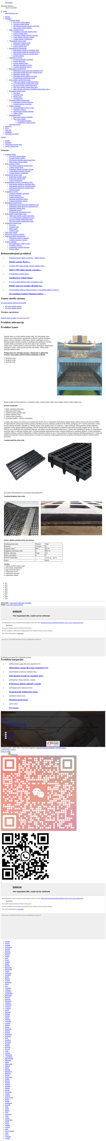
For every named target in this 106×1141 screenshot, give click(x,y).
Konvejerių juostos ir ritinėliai (23, 117)
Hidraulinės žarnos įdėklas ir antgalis (25, 76)
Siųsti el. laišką (6, 751)
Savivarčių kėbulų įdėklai (21, 22)
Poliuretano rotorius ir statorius (23, 102)
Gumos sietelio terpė (20, 46)
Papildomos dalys (15, 115)
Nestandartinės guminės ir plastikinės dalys (19, 182)
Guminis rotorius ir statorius (22, 104)
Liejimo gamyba (18, 56)
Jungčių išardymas (19, 61)
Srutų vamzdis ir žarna (16, 30)
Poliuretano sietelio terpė (21, 44)
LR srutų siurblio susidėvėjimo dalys (25, 85)
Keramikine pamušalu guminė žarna (25, 31)
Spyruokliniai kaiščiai (24, 121)
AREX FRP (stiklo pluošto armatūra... (25, 270)
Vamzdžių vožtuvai (19, 109)
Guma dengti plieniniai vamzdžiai (20, 603)
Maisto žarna (17, 96)
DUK (7, 128)
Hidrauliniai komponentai (17, 69)
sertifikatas (8, 132)
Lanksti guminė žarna (20, 33)
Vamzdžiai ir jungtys (15, 57)
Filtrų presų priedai (19, 119)
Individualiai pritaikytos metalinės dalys (26, 50)
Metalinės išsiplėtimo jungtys (22, 65)
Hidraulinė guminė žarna (21, 74)
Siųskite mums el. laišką (8, 318)
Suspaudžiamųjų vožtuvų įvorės (23, 108)
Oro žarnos (14, 708)
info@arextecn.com (11, 13)
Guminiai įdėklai (14, 20)
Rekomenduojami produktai (45, 748)
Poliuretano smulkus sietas (21, 43)
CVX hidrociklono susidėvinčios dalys (26, 83)
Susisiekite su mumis (12, 134)
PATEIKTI (4, 720)
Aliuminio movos (14, 124)
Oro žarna (16, 93)
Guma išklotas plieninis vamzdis (23, 37)
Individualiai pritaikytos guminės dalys (25, 54)
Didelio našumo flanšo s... (20, 262)
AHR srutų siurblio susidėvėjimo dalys (26, 82)
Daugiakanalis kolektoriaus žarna (24, 78)
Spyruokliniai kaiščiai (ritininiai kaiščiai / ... (27, 294)
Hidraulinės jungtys (15, 210)
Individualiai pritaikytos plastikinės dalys (26, 52)
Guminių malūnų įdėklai (21, 24)
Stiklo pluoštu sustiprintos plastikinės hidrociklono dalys (31, 89)
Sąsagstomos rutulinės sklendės (23, 111)
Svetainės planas (60, 748)
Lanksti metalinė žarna (20, 63)
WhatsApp (14, 754)
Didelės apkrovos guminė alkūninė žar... (26, 286)
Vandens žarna (18, 98)
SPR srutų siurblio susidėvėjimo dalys (25, 87)
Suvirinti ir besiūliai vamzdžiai (23, 59)
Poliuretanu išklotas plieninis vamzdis (25, 35)
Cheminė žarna (18, 95)
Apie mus (8, 130)
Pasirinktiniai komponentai (17, 48)
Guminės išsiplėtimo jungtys (22, 67)
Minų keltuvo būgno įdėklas (22, 28)
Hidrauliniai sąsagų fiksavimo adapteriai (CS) (28, 70)
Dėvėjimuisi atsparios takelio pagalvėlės (26, 26)
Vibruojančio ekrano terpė (17, 41)
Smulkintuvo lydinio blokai (26, 122)
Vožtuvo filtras (18, 113)
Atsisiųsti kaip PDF (23, 318)
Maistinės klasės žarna (18, 700)
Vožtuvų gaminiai (15, 106)
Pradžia (7, 17)
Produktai (8, 18)
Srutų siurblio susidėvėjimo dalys (20, 80)
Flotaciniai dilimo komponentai (19, 100)
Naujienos (8, 126)
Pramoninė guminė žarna (17, 91)
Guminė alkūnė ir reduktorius (22, 39)
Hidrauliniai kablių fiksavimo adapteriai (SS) (27, 72)
